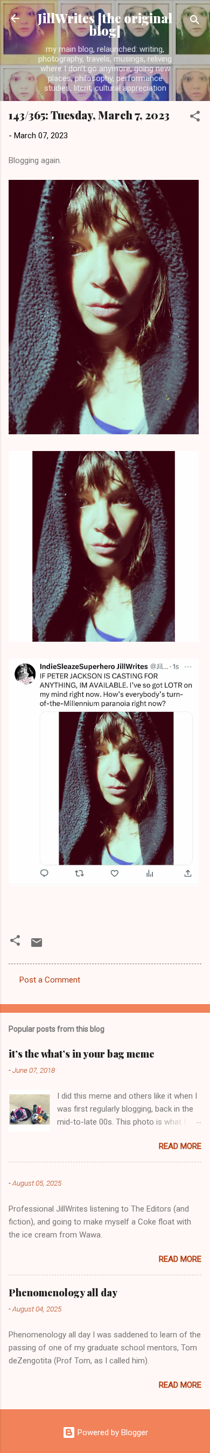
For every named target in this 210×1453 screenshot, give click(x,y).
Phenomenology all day (63, 1292)
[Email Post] (36, 946)
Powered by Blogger (111, 1432)
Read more (180, 1146)
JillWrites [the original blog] (105, 24)
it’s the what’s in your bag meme (82, 1053)
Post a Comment (49, 980)
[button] (194, 118)
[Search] (194, 21)
